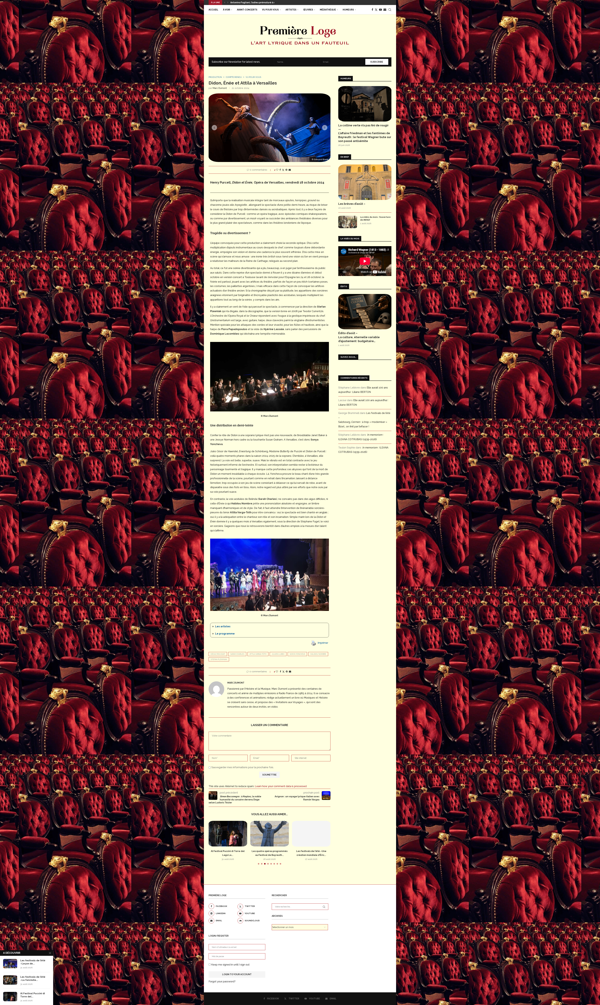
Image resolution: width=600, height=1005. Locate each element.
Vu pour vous (270, 9)
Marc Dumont (220, 88)
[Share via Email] (290, 170)
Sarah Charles (237, 654)
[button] (224, 2)
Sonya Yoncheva (297, 654)
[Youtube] (380, 9)
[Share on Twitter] (283, 170)
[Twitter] (376, 9)
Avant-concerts (247, 9)
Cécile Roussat (218, 654)
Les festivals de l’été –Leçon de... (32, 962)
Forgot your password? (222, 981)
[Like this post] (277, 170)
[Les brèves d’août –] (364, 182)
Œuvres (308, 9)
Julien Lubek (278, 654)
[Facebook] (372, 9)
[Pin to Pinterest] (286, 170)
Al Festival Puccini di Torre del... (32, 995)
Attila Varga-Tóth (258, 654)
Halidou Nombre (318, 654)
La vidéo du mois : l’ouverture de (375, 218)
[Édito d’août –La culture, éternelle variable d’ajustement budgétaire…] (364, 311)
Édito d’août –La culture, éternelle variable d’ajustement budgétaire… (359, 337)
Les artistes (222, 626)
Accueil (213, 9)
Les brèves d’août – (351, 203)
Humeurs (348, 9)
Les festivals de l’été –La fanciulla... (32, 978)
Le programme (225, 633)
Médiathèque (328, 9)
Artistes (290, 9)
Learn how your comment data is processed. (281, 786)
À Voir (226, 9)
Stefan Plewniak (219, 659)
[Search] (389, 9)
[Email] (384, 9)
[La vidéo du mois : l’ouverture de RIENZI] (347, 222)
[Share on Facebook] (280, 170)
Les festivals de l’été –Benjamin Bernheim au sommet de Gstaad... (267, 2)
